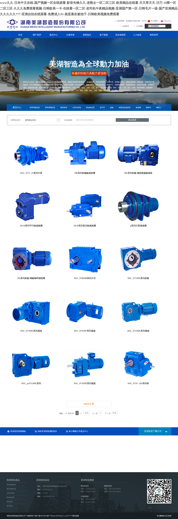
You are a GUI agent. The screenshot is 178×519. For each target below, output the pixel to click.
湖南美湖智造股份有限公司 (16, 516)
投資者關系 (120, 35)
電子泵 (102, 107)
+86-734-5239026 (115, 489)
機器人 (158, 107)
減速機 (138, 107)
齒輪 (111, 107)
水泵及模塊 (76, 107)
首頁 (20, 35)
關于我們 (37, 35)
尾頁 (114, 413)
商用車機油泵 (35, 107)
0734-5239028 (90, 499)
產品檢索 (132, 120)
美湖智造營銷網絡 (18, 431)
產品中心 (54, 35)
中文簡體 (154, 21)
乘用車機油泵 (50, 107)
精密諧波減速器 (125, 107)
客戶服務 (104, 35)
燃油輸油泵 (90, 107)
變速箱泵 (63, 107)
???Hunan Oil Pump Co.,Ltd (58, 516)
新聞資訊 (87, 35)
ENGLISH (167, 21)
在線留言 (125, 26)
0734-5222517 (49, 489)
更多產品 (10, 506)
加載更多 (87, 404)
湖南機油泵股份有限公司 (46, 24)
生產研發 (70, 35)
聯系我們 (154, 35)
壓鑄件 (148, 107)
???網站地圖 (74, 516)
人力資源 (137, 35)
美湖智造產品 (13, 480)
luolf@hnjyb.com (48, 496)
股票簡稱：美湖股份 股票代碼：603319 (132, 21)
